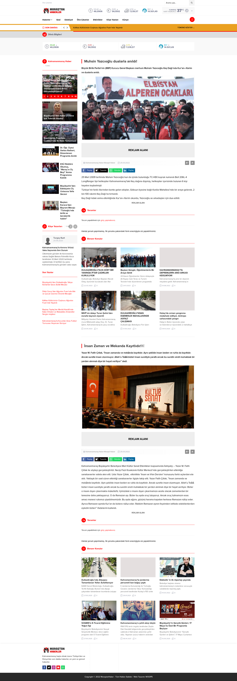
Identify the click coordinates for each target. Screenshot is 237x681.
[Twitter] (49, 667)
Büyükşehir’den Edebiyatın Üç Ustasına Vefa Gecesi (67, 190)
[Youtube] (58, 667)
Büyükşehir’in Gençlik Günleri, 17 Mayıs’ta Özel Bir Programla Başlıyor (176, 626)
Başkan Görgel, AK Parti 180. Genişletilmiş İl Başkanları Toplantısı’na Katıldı (58, 89)
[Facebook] (44, 667)
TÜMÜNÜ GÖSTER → (186, 27)
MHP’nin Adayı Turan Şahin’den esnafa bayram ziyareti (97, 314)
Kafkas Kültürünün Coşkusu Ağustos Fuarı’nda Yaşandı (98, 27)
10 (76, 96)
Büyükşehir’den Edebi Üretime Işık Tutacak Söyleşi (59, 117)
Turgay (59, 238)
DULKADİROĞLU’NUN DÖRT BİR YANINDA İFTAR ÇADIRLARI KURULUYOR (97, 273)
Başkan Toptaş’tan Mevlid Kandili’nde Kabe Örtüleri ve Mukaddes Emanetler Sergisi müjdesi (58, 311)
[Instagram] (54, 667)
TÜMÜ (47, 66)
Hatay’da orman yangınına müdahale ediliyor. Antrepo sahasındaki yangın (173, 316)
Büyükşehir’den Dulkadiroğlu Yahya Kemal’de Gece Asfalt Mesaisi (57, 283)
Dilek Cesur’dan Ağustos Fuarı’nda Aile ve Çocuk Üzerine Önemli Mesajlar (58, 292)
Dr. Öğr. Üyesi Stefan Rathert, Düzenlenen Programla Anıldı (68, 151)
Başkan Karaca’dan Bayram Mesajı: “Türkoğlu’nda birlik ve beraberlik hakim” (67, 210)
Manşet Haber (109, 163)
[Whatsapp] (63, 667)
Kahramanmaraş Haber (95, 163)
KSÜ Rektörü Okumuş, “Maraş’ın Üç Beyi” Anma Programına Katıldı (66, 171)
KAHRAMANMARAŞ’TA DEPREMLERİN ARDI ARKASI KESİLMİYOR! (174, 273)
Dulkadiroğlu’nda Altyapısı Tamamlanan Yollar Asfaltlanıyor (97, 581)
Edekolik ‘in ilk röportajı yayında (175, 580)
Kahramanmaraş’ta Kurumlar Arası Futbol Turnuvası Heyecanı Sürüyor (59, 322)
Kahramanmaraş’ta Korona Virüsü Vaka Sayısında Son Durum (58, 249)
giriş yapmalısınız (108, 220)
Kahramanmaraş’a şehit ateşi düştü (138, 623)
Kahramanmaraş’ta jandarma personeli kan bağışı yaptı (135, 581)
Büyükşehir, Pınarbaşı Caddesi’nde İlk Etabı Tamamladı (60, 139)
